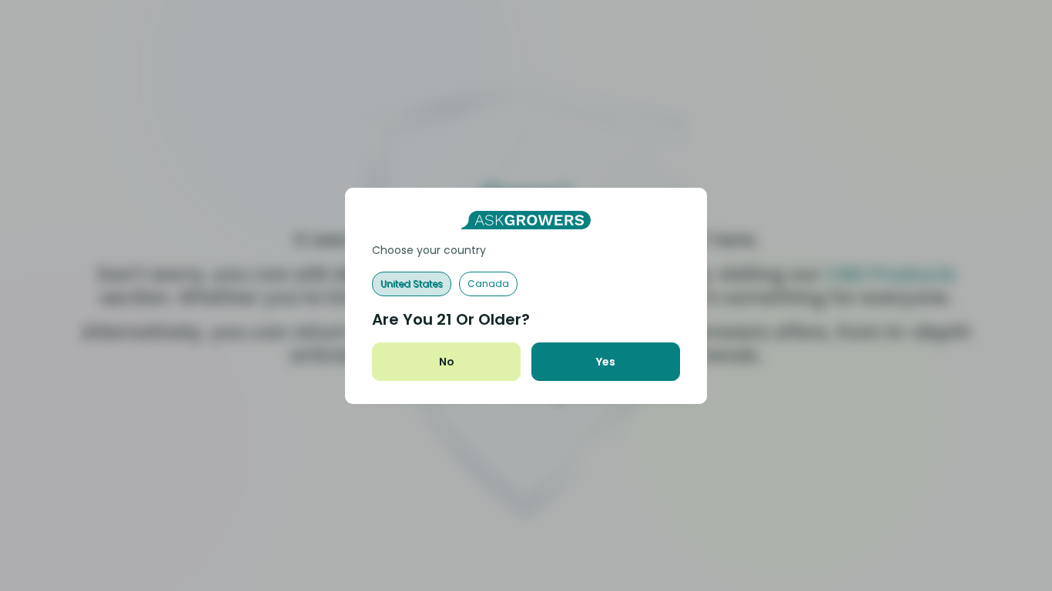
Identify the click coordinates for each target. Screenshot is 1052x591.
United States (411, 283)
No (446, 361)
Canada (488, 283)
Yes (605, 361)
